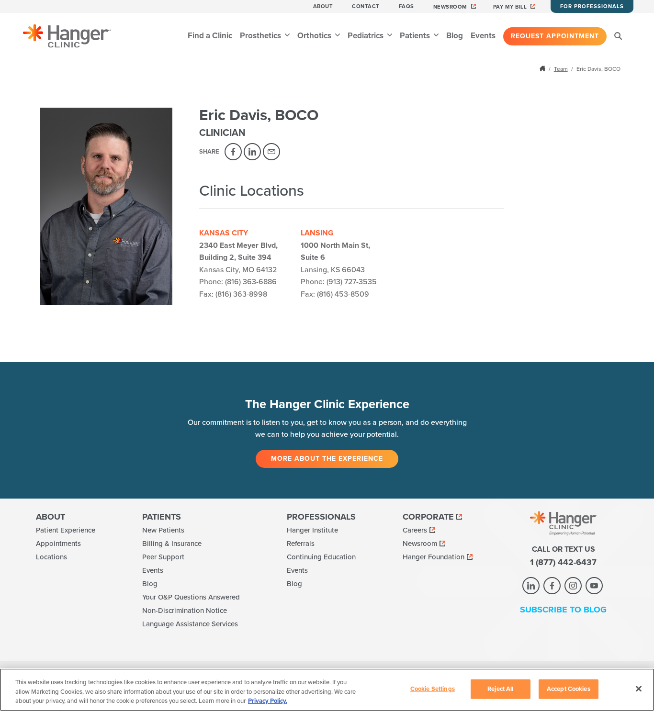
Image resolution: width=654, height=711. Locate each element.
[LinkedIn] (252, 151)
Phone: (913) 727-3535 (339, 282)
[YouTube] (594, 585)
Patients (416, 36)
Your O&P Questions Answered (191, 597)
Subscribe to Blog (563, 609)
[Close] (638, 688)
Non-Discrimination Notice (184, 610)
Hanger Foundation (433, 557)
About (323, 6)
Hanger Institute (312, 530)
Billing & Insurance (172, 543)
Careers (415, 530)
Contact (366, 6)
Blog (454, 36)
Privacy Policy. (267, 701)
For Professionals (592, 6)
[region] (327, 689)
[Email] (271, 151)
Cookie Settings (432, 688)
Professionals (321, 516)
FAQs (406, 6)
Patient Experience (65, 530)
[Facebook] (233, 151)
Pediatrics (366, 36)
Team (561, 69)
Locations (51, 557)
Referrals (301, 543)
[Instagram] (573, 585)
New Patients (163, 530)
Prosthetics (261, 36)
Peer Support (163, 557)
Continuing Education (321, 557)
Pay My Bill (510, 7)
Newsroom (450, 7)
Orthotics (315, 36)
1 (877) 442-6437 (563, 562)
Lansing (317, 233)
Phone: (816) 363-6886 (238, 282)
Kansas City (223, 233)
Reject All (500, 688)
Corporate (428, 516)
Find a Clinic (210, 36)
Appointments (58, 543)
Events (483, 36)
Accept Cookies (568, 688)
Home (543, 68)
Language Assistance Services (190, 624)
